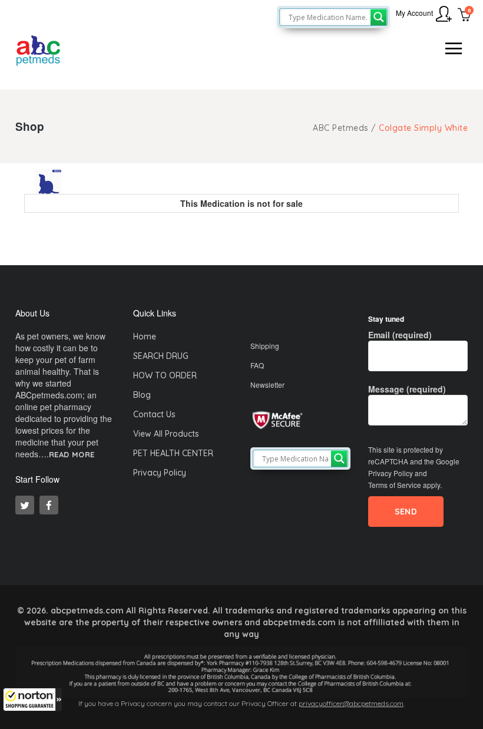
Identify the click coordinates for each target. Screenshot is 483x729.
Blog (142, 395)
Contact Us (154, 414)
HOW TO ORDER (165, 375)
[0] (464, 16)
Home (144, 336)
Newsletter (267, 385)
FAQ (257, 365)
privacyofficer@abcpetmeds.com (351, 703)
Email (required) (400, 335)
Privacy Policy (159, 472)
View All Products (166, 433)
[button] (32, 699)
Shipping (264, 346)
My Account (414, 13)
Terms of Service (394, 485)
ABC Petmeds (341, 128)
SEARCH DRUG (160, 356)
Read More (72, 454)
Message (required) (407, 389)
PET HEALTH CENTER (173, 453)
